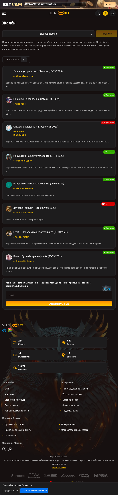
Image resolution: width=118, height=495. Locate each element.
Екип (7, 388)
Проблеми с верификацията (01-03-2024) (36, 99)
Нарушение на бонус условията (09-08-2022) (38, 183)
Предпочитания (11, 490)
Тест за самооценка (72, 394)
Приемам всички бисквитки (34, 490)
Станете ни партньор (15, 400)
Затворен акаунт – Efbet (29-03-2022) (34, 207)
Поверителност (69, 424)
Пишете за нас (12, 405)
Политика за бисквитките (18, 430)
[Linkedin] (10, 449)
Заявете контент (71, 405)
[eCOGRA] (67, 475)
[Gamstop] (51, 475)
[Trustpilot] (17, 475)
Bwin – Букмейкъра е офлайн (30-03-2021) (37, 256)
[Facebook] (4, 449)
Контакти (9, 394)
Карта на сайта (59, 468)
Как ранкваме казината (17, 410)
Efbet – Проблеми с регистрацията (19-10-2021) (40, 232)
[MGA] (100, 475)
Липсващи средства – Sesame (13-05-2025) (38, 71)
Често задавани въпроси (75, 388)
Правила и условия (14, 424)
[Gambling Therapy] (84, 475)
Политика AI (11, 435)
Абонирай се (59, 303)
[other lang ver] (4, 330)
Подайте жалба (70, 410)
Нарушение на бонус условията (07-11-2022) (38, 155)
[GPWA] (34, 475)
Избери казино (48, 33)
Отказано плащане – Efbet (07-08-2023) (35, 126)
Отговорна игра (71, 400)
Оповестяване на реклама (74, 430)
